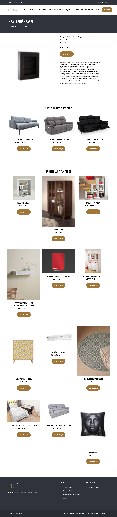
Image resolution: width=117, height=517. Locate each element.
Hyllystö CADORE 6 (93, 203)
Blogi (98, 10)
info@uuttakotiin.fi (102, 2)
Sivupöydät (24, 26)
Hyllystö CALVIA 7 (23, 203)
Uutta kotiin (29, 10)
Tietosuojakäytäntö (93, 514)
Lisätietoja (67, 54)
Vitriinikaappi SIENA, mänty (93, 276)
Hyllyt (79, 37)
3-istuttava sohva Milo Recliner (59, 139)
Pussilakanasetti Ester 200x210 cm (24, 425)
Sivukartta (104, 514)
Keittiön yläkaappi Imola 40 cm (58, 276)
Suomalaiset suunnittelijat (72, 491)
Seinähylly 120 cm (58, 352)
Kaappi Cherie (58, 229)
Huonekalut (14, 26)
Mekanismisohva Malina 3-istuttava (59, 425)
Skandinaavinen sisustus (83, 10)
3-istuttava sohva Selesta (93, 139)
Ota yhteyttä (73, 514)
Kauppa (107, 10)
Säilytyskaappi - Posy (24, 379)
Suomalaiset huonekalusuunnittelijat (54, 10)
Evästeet (82, 514)
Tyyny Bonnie (93, 452)
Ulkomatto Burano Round (93, 379)
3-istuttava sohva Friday (24, 139)
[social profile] (21, 2)
